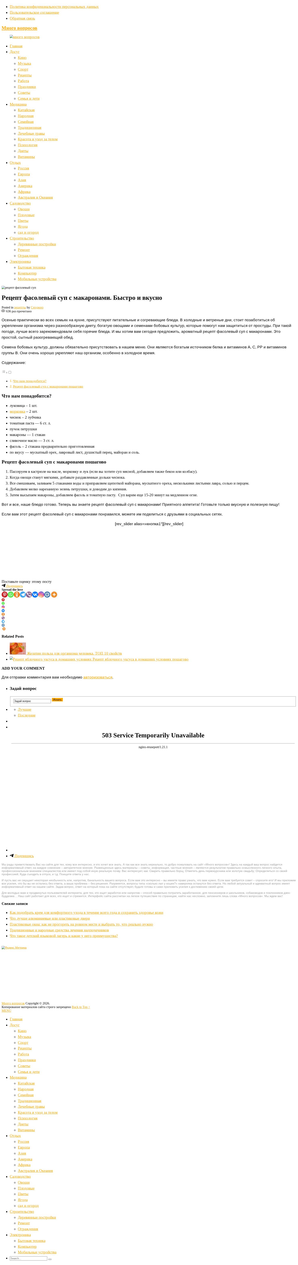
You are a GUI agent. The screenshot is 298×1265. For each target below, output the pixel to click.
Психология (28, 145)
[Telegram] (23, 595)
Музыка (24, 63)
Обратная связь (22, 18)
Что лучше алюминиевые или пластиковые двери (50, 918)
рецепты (20, 307)
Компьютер (27, 273)
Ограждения (28, 255)
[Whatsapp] (11, 595)
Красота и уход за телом (38, 139)
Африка (24, 192)
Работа (23, 81)
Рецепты (25, 75)
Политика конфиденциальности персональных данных (54, 6)
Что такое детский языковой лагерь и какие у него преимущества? (64, 936)
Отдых (15, 162)
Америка (25, 186)
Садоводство (20, 203)
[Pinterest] (5, 595)
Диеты (23, 151)
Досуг (15, 52)
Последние (26, 715)
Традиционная (29, 127)
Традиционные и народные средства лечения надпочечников (59, 930)
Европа (24, 174)
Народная (26, 116)
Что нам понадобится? (29, 381)
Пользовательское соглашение (34, 12)
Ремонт (24, 250)
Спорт (23, 69)
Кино (22, 57)
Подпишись (14, 586)
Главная (16, 46)
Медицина (18, 104)
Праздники (27, 87)
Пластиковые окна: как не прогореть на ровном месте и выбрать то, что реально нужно (81, 924)
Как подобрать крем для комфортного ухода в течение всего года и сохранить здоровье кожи (86, 912)
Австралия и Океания (35, 197)
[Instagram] (41, 595)
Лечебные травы (31, 133)
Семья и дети (29, 98)
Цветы (23, 220)
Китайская (26, 110)
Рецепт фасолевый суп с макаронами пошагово (48, 386)
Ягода (23, 226)
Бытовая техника (31, 267)
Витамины (26, 157)
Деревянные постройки (37, 244)
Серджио (37, 307)
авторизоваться (97, 677)
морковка (17, 411)
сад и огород (28, 232)
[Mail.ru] (47, 595)
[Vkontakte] (35, 595)
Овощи (24, 209)
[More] (54, 595)
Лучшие (24, 709)
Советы (24, 92)
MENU (6, 1010)
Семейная (26, 122)
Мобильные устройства (37, 279)
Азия (22, 180)
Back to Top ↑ (81, 1007)
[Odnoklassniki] (17, 595)
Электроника (20, 261)
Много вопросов (19, 28)
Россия (23, 168)
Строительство (22, 238)
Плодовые (26, 215)
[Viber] (29, 595)
